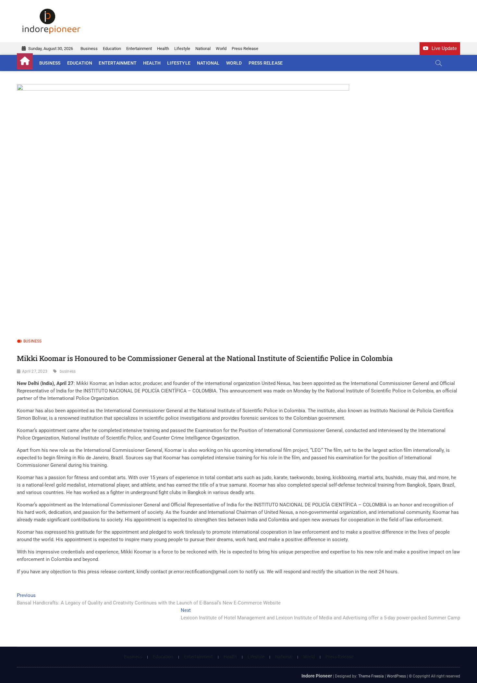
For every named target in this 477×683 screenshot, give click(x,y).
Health (163, 48)
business (68, 371)
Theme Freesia (371, 676)
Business (89, 48)
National (203, 48)
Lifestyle (182, 48)
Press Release (245, 48)
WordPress (396, 676)
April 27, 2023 (34, 371)
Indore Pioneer (316, 675)
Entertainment (139, 48)
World (221, 48)
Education (112, 48)
